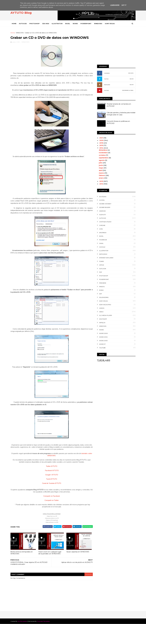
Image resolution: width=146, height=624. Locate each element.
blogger (89, 574)
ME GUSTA (130, 73)
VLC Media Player (105, 315)
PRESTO (102, 286)
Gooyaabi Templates (43, 621)
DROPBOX (102, 232)
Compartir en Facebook (51, 496)
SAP (100, 294)
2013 (101, 181)
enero (101, 178)
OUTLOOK (102, 268)
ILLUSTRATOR (57, 23)
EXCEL (67, 23)
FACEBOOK (107, 73)
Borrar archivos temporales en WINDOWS (21, 553)
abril (101, 170)
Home (14, 23)
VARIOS (101, 308)
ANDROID (102, 211)
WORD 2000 (103, 333)
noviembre (103, 153)
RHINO (101, 290)
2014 (101, 148)
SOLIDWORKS (103, 297)
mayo (101, 168)
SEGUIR (131, 78)
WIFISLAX (102, 322)
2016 (101, 143)
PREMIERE (102, 283)
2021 (101, 138)
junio (101, 165)
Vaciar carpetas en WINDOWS (77, 552)
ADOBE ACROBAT (105, 204)
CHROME (102, 225)
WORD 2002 (103, 337)
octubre (102, 155)
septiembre (104, 158)
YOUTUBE (106, 90)
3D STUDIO (102, 196)
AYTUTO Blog (21, 12)
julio (101, 163)
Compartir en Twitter (52, 500)
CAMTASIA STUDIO (105, 222)
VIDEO (101, 312)
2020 (101, 140)
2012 (101, 184)
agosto (102, 160)
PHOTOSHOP (34, 23)
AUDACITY (102, 214)
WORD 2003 (103, 340)
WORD (75, 23)
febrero (102, 175)
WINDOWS (98, 23)
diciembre (103, 150)
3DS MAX (45, 23)
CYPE (101, 229)
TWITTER (106, 79)
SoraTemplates (22, 621)
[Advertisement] (116, 46)
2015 (101, 145)
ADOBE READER (104, 207)
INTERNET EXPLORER (106, 258)
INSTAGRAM (107, 84)
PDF (100, 272)
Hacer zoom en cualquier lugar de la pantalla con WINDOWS (49, 553)
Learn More (114, 5)
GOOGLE (102, 247)
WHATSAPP (103, 319)
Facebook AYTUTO (52, 470)
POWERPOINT (85, 23)
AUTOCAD (23, 23)
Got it (124, 5)
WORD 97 (102, 344)
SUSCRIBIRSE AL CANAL (127, 90)
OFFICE (101, 265)
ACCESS (101, 200)
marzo (101, 173)
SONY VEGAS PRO (105, 304)
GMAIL (101, 243)
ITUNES (101, 261)
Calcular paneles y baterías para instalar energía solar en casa (121, 114)
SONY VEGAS (110, 23)
